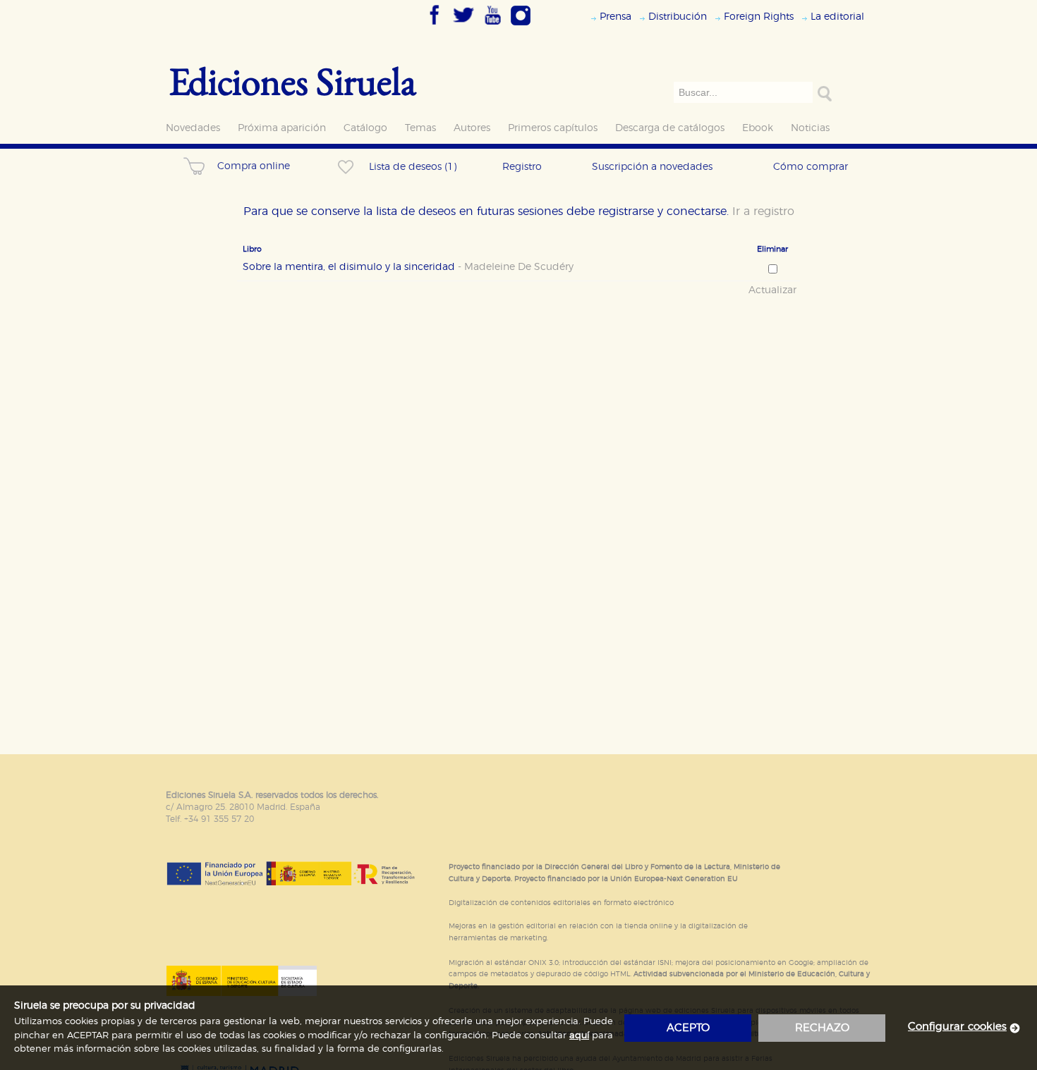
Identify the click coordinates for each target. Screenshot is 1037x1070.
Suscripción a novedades (652, 166)
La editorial (837, 16)
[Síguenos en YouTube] (492, 26)
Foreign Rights (759, 16)
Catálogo (365, 128)
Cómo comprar (810, 166)
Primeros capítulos (553, 128)
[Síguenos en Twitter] (463, 26)
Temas (420, 128)
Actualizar (772, 290)
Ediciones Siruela (292, 81)
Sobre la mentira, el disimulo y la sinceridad (408, 267)
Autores (472, 128)
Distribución (677, 16)
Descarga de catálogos (669, 128)
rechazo (822, 1028)
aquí (579, 1035)
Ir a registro (763, 211)
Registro (522, 166)
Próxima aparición (282, 128)
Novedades (193, 128)
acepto (688, 1028)
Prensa (615, 16)
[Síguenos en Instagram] (521, 26)
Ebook (757, 128)
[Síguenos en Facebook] (434, 26)
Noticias (810, 128)
